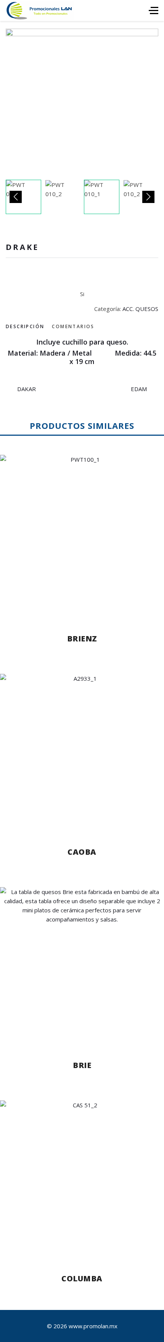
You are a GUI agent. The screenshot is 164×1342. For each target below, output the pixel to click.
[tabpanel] (82, 352)
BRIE (82, 1065)
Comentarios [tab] (73, 326)
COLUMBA (82, 1278)
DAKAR (26, 389)
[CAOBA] (82, 753)
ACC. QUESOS (140, 309)
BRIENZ (82, 638)
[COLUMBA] (82, 1179)
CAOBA (82, 852)
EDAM (139, 389)
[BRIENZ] (82, 537)
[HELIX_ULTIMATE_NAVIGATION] (153, 10)
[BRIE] (82, 966)
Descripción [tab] (25, 326)
